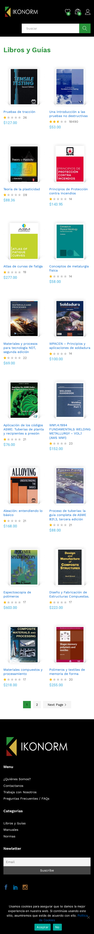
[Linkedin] (15, 888)
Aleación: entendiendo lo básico (22, 513)
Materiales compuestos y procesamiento (22, 672)
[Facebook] (6, 888)
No (57, 927)
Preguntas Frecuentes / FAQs (26, 798)
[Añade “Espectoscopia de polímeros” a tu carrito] (18, 585)
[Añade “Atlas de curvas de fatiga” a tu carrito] (18, 259)
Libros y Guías (14, 823)
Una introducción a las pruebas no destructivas (68, 114)
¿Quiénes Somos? (17, 779)
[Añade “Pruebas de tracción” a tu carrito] (18, 104)
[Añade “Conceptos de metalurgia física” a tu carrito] (64, 259)
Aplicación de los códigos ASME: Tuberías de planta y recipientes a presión (23, 429)
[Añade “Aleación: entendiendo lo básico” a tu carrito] (18, 503)
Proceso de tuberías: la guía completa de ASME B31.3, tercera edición (67, 515)
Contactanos (13, 785)
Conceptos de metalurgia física (69, 268)
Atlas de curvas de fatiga (23, 266)
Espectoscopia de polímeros (17, 594)
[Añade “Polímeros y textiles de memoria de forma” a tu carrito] (64, 662)
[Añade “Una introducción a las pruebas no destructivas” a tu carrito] (64, 104)
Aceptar (42, 927)
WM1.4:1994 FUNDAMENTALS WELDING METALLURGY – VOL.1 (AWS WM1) (70, 431)
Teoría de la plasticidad (21, 189)
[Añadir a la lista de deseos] (29, 104)
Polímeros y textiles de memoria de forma (67, 672)
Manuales (10, 829)
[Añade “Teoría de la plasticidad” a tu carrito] (18, 181)
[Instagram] (25, 888)
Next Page (56, 704)
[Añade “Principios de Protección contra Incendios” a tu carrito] (64, 181)
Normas (9, 836)
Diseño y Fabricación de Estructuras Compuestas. (69, 594)
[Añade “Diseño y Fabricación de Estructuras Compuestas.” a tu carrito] (64, 585)
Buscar (85, 28)
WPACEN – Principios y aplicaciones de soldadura (69, 346)
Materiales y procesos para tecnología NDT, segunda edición (20, 348)
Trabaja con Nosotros (20, 792)
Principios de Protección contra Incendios (68, 191)
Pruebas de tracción (19, 112)
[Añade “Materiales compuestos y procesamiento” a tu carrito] (18, 662)
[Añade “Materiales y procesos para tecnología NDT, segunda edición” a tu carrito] (18, 336)
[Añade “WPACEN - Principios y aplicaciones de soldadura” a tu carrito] (64, 336)
